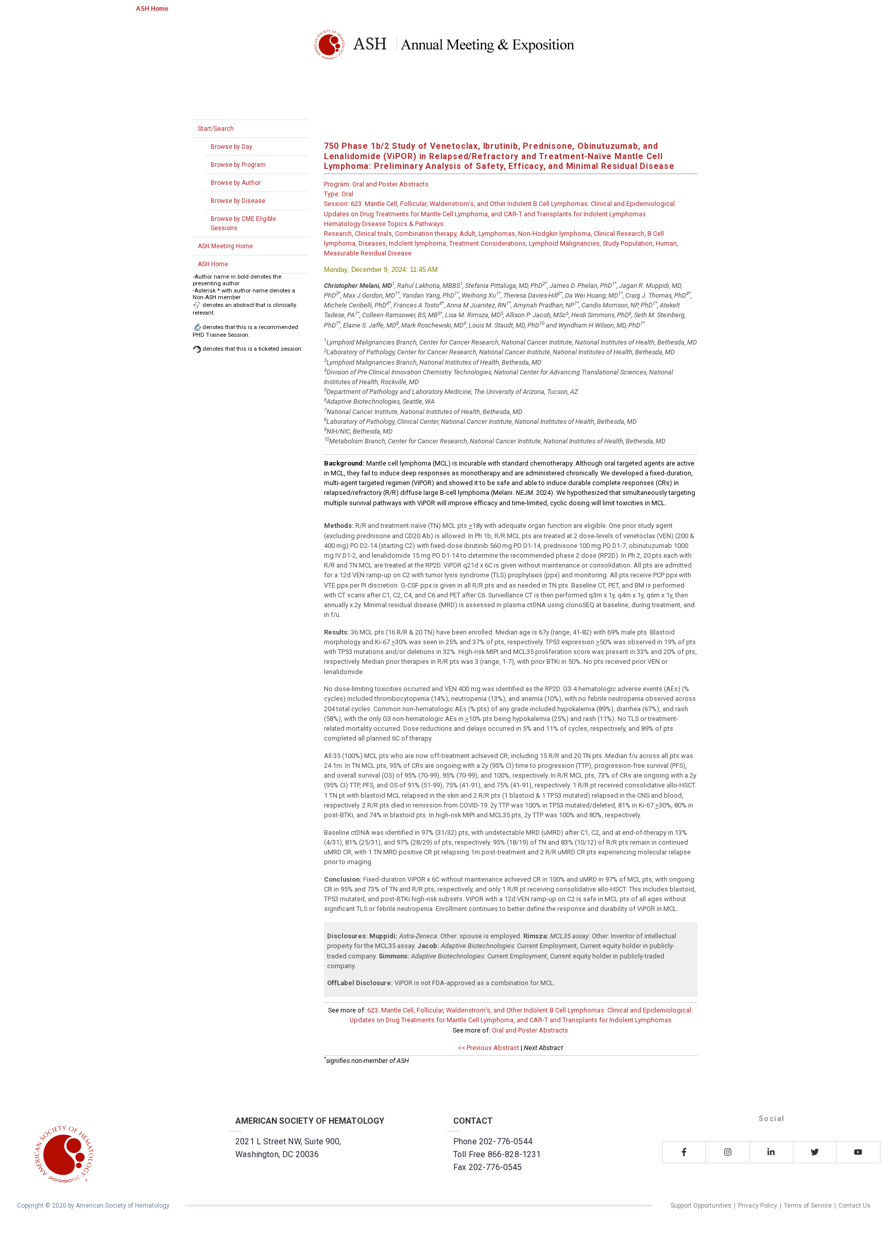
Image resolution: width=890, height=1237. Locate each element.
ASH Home (152, 8)
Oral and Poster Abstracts (530, 1030)
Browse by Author (236, 182)
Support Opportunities (701, 1205)
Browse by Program (238, 164)
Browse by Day (231, 146)
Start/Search (216, 128)
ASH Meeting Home (225, 246)
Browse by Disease (238, 200)
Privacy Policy (757, 1205)
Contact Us (854, 1205)
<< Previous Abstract (488, 1048)
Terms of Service (808, 1205)
